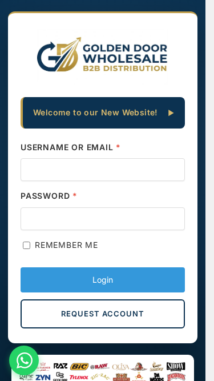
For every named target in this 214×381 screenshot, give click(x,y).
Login (102, 279)
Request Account (102, 313)
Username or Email (71, 147)
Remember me (66, 245)
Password (49, 195)
